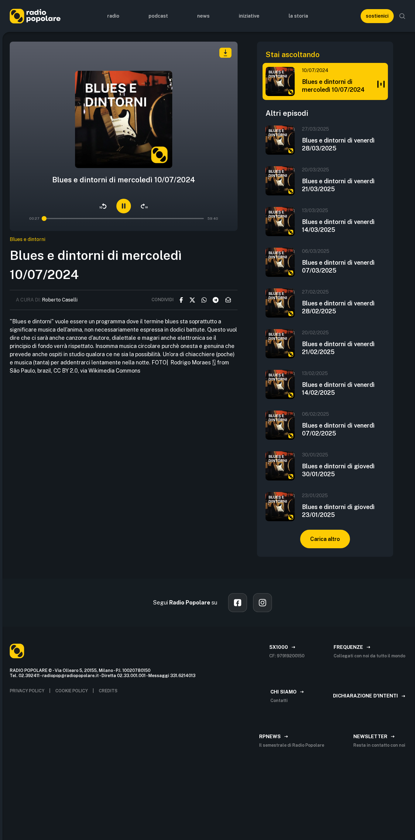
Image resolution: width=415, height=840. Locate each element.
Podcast (158, 16)
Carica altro (325, 539)
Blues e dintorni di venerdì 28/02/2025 (338, 307)
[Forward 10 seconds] (144, 206)
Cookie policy (71, 690)
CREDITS (108, 690)
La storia (298, 16)
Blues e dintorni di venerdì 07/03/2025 (338, 266)
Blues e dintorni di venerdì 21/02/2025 (338, 348)
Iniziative (249, 16)
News (203, 16)
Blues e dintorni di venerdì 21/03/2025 (338, 185)
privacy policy (27, 690)
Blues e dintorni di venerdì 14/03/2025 (338, 225)
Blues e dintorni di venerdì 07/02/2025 (338, 429)
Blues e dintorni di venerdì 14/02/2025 (338, 388)
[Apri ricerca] (402, 16)
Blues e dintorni (27, 239)
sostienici (377, 16)
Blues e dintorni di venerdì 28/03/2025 (338, 144)
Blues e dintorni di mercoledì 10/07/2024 (333, 85)
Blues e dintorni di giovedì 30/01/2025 (338, 470)
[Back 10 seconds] (103, 206)
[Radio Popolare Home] (35, 16)
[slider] (44, 218)
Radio (113, 16)
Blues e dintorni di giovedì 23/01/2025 (338, 510)
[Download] (225, 53)
